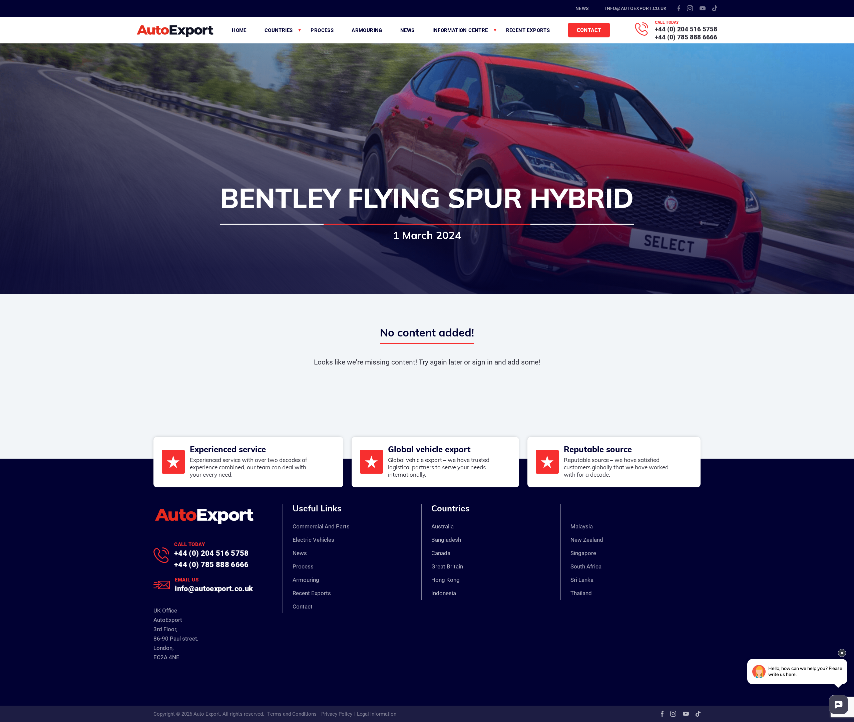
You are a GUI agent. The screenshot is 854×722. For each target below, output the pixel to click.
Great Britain (447, 566)
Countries (279, 30)
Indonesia (443, 593)
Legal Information (376, 713)
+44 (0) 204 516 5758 (686, 29)
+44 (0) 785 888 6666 (686, 37)
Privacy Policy (336, 713)
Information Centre (460, 30)
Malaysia (581, 526)
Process (322, 30)
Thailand (581, 593)
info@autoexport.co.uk (636, 8)
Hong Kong (445, 579)
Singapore (583, 553)
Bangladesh (446, 539)
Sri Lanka (581, 579)
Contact (589, 29)
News (581, 8)
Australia (442, 526)
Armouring (367, 30)
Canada (440, 553)
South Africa (585, 566)
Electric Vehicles (313, 539)
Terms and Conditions (292, 713)
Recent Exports (528, 30)
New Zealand (586, 539)
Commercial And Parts (321, 526)
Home (239, 30)
